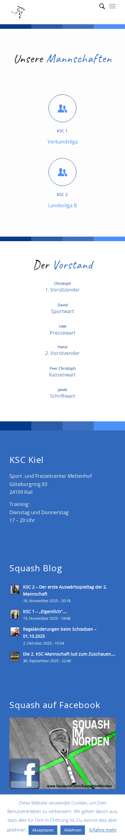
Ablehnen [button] (72, 830)
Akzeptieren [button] (43, 830)
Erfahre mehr (103, 830)
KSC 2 (62, 194)
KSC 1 (62, 130)
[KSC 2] (62, 172)
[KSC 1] (62, 108)
